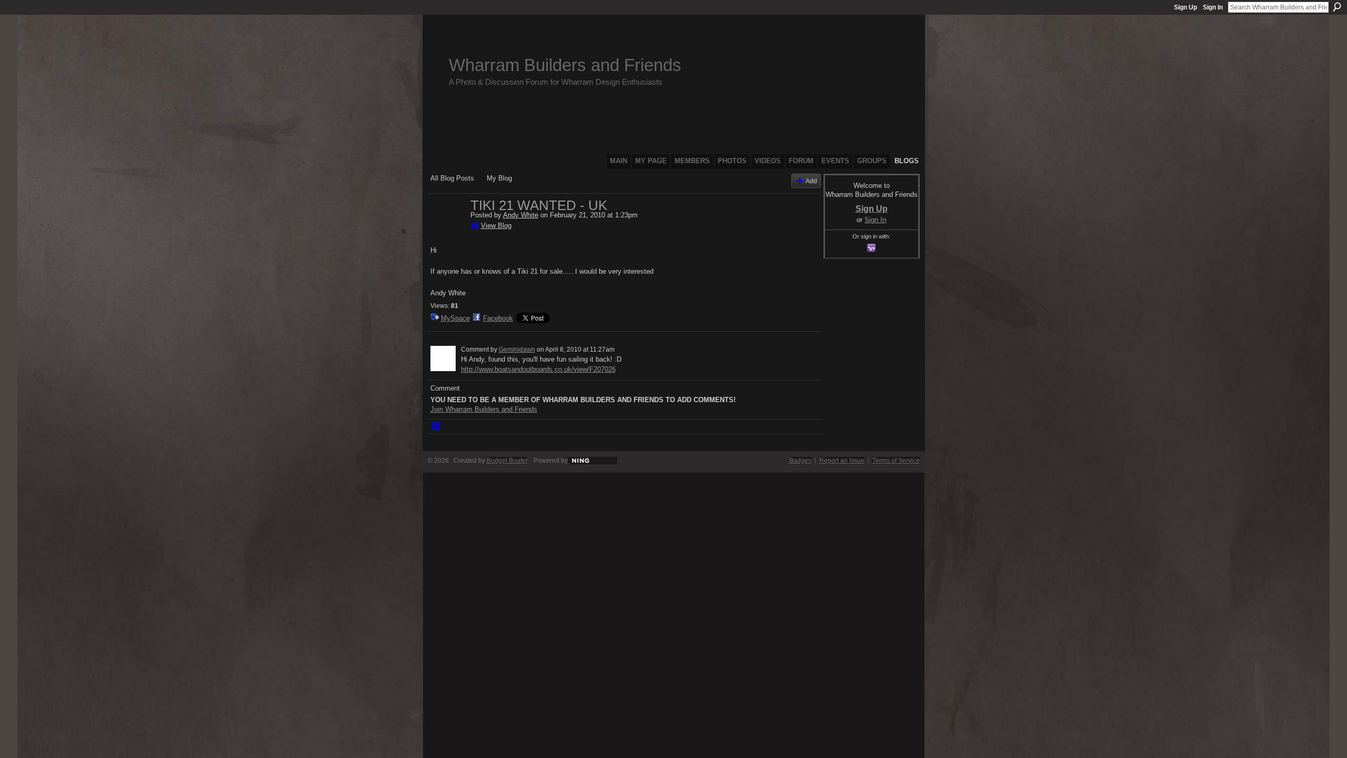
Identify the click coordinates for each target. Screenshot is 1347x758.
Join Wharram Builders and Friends (483, 409)
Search (1337, 7)
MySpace (455, 318)
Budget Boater (507, 460)
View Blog (496, 226)
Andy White (520, 215)
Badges (800, 460)
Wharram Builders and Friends (565, 65)
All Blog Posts (452, 178)
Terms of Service (896, 460)
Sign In (1213, 7)
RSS (436, 427)
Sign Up (1185, 7)
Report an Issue (842, 460)
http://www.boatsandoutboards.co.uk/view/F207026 (538, 369)
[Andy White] (447, 227)
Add (811, 180)
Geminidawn (517, 349)
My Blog (499, 178)
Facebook (498, 318)
